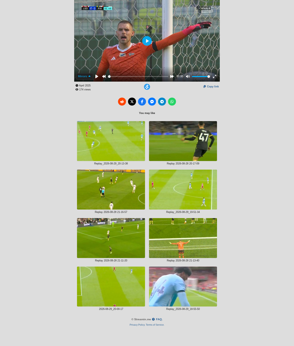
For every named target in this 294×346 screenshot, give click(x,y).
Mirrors (83, 76)
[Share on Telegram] (162, 102)
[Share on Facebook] (142, 102)
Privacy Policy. (137, 324)
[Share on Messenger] (152, 102)
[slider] (138, 76)
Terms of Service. (155, 324)
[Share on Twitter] (132, 102)
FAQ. (159, 319)
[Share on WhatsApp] (172, 102)
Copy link (212, 86)
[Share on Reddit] (122, 102)
